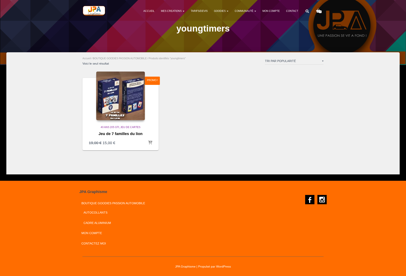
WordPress (223, 266)
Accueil (149, 11)
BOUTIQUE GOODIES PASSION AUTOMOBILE (120, 58)
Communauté (244, 11)
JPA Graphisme (185, 266)
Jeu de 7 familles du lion (121, 134)
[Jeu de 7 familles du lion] (120, 96)
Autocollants (95, 212)
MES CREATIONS (171, 11)
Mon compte (271, 11)
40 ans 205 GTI (110, 127)
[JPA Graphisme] (94, 11)
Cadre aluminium (97, 223)
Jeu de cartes (130, 127)
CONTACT (292, 11)
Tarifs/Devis (199, 11)
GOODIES (220, 11)
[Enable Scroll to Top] (397, 267)
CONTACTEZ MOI (93, 243)
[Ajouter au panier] (150, 143)
